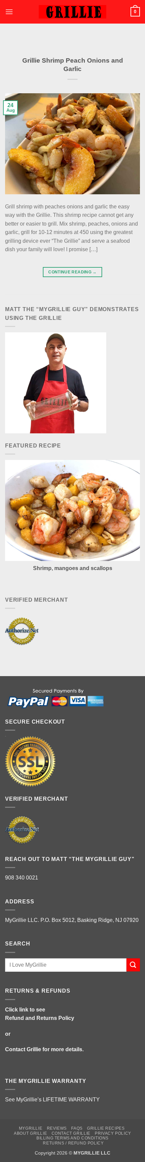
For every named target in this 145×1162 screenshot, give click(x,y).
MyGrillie (30, 1128)
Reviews (57, 1128)
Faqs (76, 1128)
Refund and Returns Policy (39, 1018)
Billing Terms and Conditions (72, 1138)
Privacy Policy (113, 1133)
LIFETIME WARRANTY (71, 1099)
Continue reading (72, 272)
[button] (9, 11)
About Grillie (30, 1133)
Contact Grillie (23, 1049)
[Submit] (133, 964)
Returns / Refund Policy (73, 1143)
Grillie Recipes (105, 1128)
